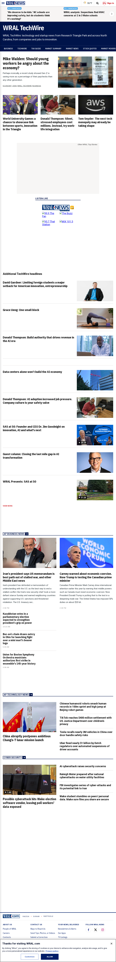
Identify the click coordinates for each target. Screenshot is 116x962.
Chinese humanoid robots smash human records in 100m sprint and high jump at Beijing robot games (83, 706)
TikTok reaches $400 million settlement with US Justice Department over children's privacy (86, 721)
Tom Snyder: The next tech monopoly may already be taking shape (95, 122)
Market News (72, 48)
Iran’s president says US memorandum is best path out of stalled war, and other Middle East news (29, 577)
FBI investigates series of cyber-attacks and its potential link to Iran (85, 787)
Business (8, 48)
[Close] (111, 943)
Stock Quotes (90, 48)
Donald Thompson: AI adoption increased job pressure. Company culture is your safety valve (37, 401)
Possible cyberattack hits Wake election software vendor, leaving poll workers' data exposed (29, 803)
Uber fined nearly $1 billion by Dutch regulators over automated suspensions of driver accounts (84, 746)
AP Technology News (16, 694)
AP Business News (14, 534)
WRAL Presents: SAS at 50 (19, 481)
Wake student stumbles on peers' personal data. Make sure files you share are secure (84, 798)
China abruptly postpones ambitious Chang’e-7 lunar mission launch (27, 738)
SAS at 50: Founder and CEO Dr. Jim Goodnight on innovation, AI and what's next (34, 428)
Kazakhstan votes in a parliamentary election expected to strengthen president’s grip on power (17, 618)
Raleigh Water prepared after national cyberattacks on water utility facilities (82, 776)
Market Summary (53, 48)
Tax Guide (36, 48)
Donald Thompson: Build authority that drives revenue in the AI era (38, 339)
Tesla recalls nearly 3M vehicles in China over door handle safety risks (86, 733)
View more (7, 506)
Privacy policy (52, 951)
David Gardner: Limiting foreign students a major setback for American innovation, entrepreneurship (35, 284)
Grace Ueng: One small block (21, 310)
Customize (30, 957)
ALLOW (50, 957)
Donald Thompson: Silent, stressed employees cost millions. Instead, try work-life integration (58, 124)
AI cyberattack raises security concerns (83, 766)
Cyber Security (13, 757)
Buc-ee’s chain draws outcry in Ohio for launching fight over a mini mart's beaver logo (19, 639)
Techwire (22, 48)
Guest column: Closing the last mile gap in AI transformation (31, 455)
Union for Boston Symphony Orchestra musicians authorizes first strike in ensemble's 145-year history (19, 659)
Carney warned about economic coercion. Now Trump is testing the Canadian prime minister (86, 577)
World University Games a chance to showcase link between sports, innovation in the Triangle (20, 124)
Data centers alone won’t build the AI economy (32, 372)
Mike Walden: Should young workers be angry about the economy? (26, 63)
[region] (58, 950)
